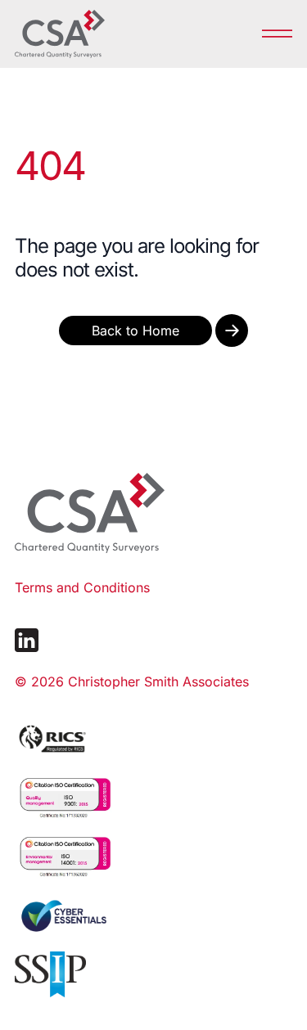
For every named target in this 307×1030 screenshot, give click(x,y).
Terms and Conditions (82, 587)
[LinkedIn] (26, 640)
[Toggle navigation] (277, 33)
